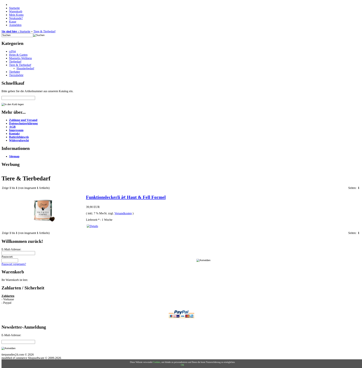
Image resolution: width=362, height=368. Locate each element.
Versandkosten (123, 213)
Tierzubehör (16, 75)
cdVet (12, 51)
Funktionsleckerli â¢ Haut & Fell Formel (126, 197)
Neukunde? (16, 18)
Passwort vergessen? (14, 264)
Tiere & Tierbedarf (44, 31)
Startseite (14, 8)
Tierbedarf (15, 61)
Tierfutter (14, 71)
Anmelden (15, 25)
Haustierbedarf (25, 68)
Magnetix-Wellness (20, 58)
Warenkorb (15, 11)
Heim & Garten (18, 54)
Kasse (12, 21)
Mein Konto (16, 14)
